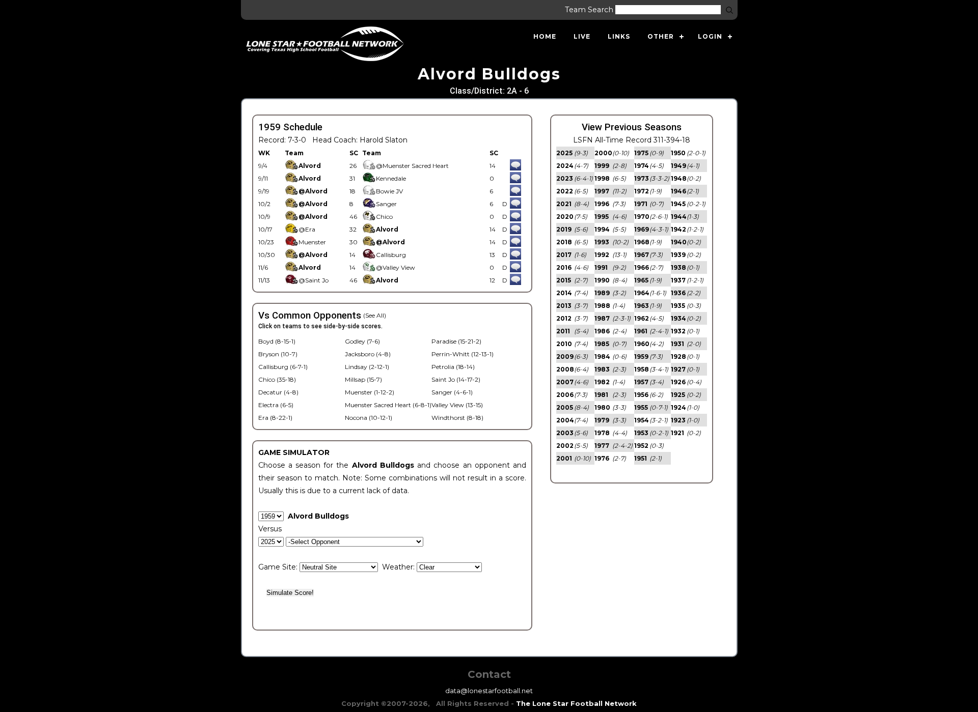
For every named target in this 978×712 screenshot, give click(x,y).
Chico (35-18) (277, 379)
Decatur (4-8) (278, 392)
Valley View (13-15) (457, 405)
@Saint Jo (313, 280)
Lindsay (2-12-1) (367, 367)
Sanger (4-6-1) (452, 392)
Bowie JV (389, 191)
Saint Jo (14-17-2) (455, 379)
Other (660, 36)
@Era (306, 229)
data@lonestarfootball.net (489, 691)
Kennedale (391, 178)
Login (710, 36)
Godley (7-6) (362, 341)
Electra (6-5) (275, 405)
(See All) (374, 315)
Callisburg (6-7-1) (283, 367)
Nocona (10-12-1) (368, 417)
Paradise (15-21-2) (456, 341)
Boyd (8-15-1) (276, 341)
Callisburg (391, 255)
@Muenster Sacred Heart (412, 165)
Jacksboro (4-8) (368, 354)
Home (544, 36)
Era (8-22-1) (275, 417)
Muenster (312, 242)
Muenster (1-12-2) (369, 392)
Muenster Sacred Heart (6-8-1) (388, 405)
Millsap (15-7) (363, 379)
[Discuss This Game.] (515, 165)
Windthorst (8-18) (457, 417)
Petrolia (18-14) (453, 367)
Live (582, 36)
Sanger (386, 204)
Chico (384, 216)
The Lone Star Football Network (576, 703)
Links (619, 36)
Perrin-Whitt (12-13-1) (462, 354)
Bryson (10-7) (277, 354)
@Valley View (395, 267)
